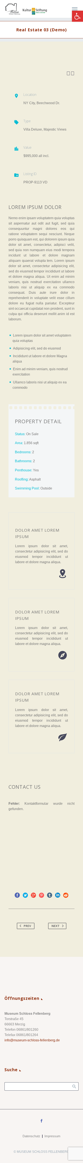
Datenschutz (31, 1136)
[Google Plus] (33, 895)
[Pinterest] (41, 895)
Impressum (52, 1136)
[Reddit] (65, 895)
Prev (27, 926)
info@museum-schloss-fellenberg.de (32, 1040)
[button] (77, 16)
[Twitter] (25, 895)
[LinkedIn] (57, 895)
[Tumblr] (49, 895)
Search (74, 1086)
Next (56, 926)
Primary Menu (75, 9)
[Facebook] (17, 895)
